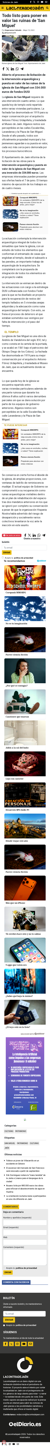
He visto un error (12, 535)
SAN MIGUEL (9, 1143)
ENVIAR (6, 552)
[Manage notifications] (4, 1442)
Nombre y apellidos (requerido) (17, 1217)
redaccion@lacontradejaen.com (30, 1414)
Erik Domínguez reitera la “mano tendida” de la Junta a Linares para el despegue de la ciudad (26, 1178)
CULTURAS (8, 1131)
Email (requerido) (11, 1227)
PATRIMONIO (20, 1131)
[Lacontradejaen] (24, 7)
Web (5, 1237)
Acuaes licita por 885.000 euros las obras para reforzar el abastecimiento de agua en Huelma (25, 1188)
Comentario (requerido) (13, 1247)
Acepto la (19, 558)
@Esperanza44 (10, 33)
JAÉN (6, 1148)
